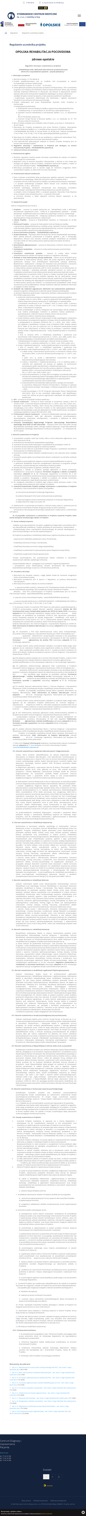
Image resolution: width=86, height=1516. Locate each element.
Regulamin (14, 33)
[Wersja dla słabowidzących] (43, 8)
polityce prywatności (46, 1513)
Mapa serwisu (26, 1501)
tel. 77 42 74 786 (5, 1460)
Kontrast (49, 1486)
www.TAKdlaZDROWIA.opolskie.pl (25, 747)
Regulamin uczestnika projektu (33, 33)
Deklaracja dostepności (58, 1501)
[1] (32, 420)
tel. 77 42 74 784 (5, 1456)
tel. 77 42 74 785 (5, 1458)
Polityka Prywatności (40, 1501)
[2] (44, 1244)
